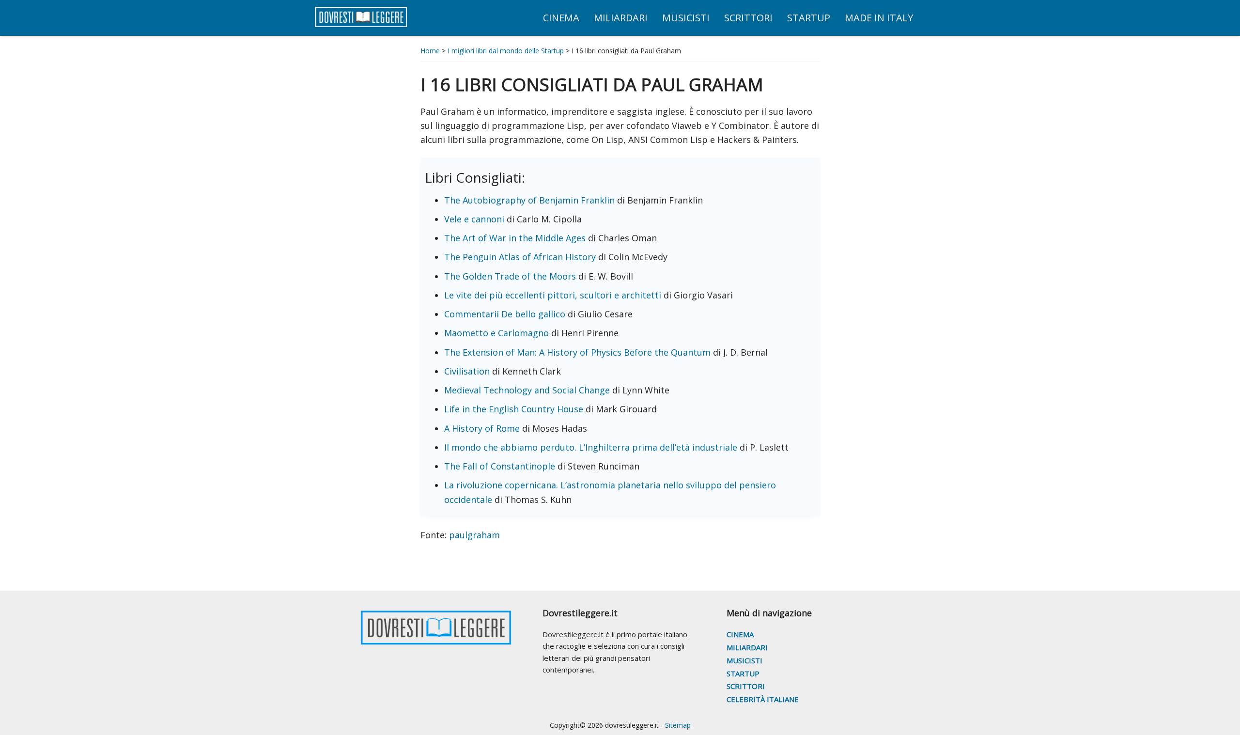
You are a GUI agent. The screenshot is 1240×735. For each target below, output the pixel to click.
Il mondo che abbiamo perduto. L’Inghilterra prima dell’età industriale (592, 447)
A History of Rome (483, 428)
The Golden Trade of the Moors (511, 276)
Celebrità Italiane (763, 699)
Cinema (740, 634)
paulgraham (473, 535)
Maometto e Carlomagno (497, 333)
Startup (743, 673)
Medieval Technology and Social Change (527, 390)
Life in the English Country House (515, 409)
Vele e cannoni (475, 219)
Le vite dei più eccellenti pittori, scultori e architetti (554, 295)
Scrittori (746, 686)
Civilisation (468, 371)
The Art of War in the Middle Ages (516, 238)
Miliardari (747, 647)
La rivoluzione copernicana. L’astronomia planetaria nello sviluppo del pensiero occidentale (610, 492)
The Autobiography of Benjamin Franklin (530, 200)
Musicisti (744, 660)
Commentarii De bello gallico (506, 314)
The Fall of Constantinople (501, 466)
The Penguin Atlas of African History (521, 257)
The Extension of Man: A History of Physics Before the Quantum (578, 352)
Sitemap (678, 725)
